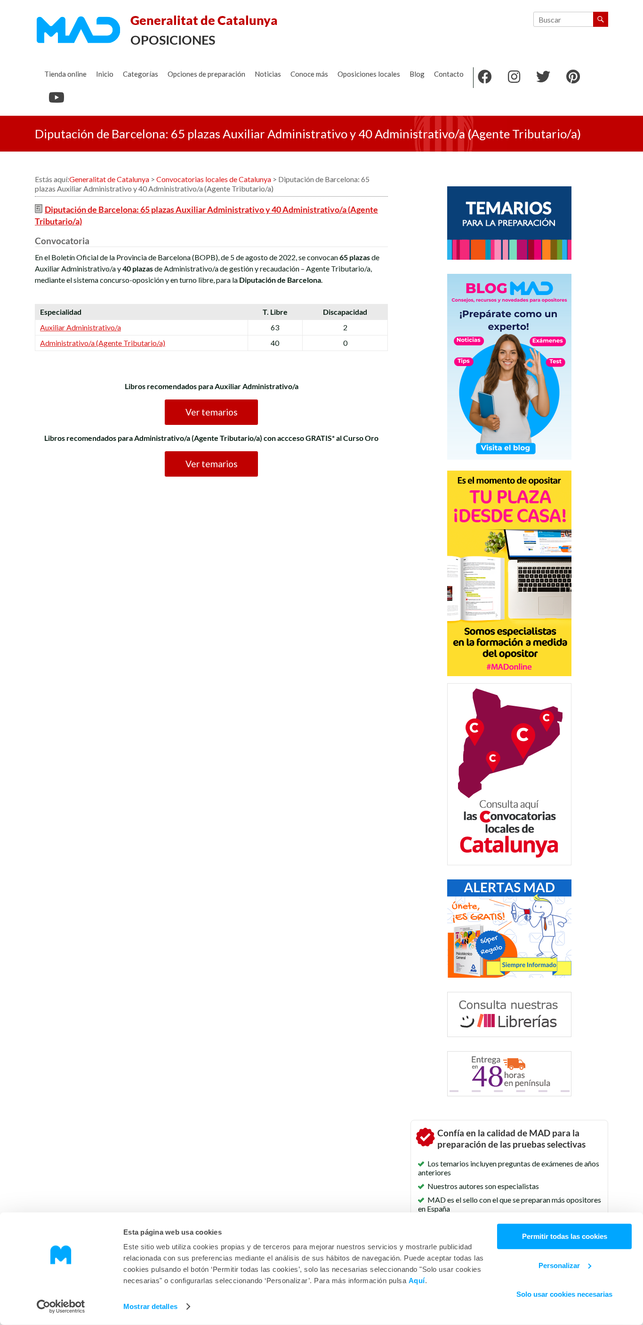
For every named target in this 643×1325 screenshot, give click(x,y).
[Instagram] (514, 77)
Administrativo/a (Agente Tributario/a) (102, 342)
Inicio (104, 74)
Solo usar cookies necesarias (564, 1294)
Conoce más (309, 74)
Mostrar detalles (150, 1306)
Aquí (417, 1281)
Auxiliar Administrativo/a (80, 327)
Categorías (140, 74)
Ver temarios (211, 412)
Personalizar (559, 1265)
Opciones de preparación (206, 74)
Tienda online (65, 74)
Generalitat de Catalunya (204, 20)
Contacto (449, 74)
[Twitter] (543, 77)
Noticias (268, 74)
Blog (417, 74)
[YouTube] (56, 98)
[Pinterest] (573, 77)
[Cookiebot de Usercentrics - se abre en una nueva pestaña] (61, 1307)
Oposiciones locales (369, 74)
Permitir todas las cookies (564, 1236)
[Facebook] (484, 77)
